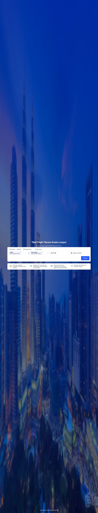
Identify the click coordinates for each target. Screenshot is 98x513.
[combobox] (43, 253)
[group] (19, 253)
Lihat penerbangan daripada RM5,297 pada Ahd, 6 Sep (48, 245)
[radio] (12, 249)
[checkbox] (38, 249)
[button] (86, 2)
